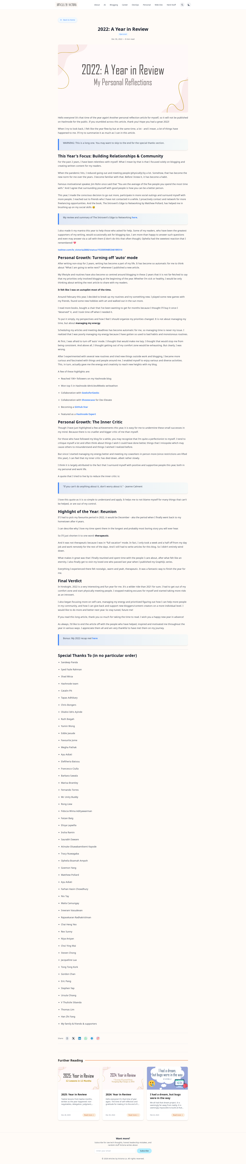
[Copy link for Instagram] (98, 1038)
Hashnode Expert (86, 414)
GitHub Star (81, 406)
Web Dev (159, 4)
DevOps (135, 4)
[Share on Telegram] (92, 1038)
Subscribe (144, 1151)
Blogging (114, 4)
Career (125, 4)
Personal (147, 4)
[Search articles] (182, 4)
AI (105, 4)
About (97, 4)
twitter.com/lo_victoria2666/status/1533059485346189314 (90, 249)
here (134, 217)
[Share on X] (73, 1038)
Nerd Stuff (171, 4)
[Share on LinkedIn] (79, 1038)
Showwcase (88, 399)
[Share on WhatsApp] (85, 1038)
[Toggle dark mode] (189, 4)
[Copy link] (67, 1038)
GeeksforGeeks (90, 392)
